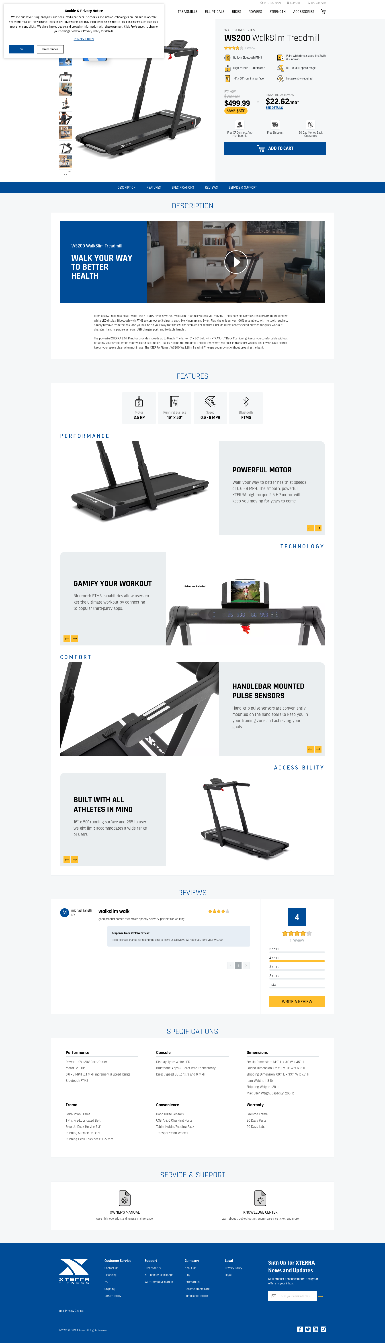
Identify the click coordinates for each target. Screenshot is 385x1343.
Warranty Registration (159, 1282)
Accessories (303, 12)
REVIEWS (211, 187)
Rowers (255, 12)
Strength (278, 12)
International (193, 1282)
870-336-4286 (318, 3)
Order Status (153, 1268)
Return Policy (112, 1296)
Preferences (50, 49)
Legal (228, 1275)
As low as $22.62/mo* (279, 95)
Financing (110, 1275)
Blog (187, 1275)
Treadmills (187, 12)
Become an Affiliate (197, 1289)
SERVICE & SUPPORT (243, 187)
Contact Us (111, 1268)
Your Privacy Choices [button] (71, 1310)
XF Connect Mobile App (159, 1275)
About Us (190, 1268)
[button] (210, 28)
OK (21, 49)
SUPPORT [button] (295, 3)
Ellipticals (214, 12)
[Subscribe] (320, 1296)
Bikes (236, 12)
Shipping (109, 1289)
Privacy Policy (84, 39)
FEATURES (154, 187)
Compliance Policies (197, 1296)
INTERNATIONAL (272, 3)
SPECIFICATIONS (183, 187)
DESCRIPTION (126, 187)
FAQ (106, 1282)
